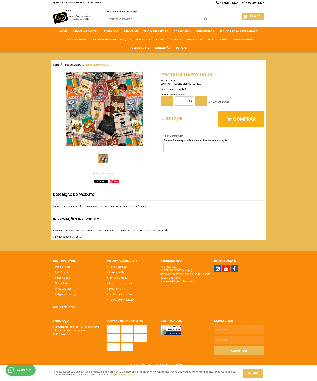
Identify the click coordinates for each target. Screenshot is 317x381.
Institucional (64, 260)
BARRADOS (111, 31)
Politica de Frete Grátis (121, 294)
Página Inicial (62, 266)
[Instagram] (217, 268)
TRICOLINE (131, 31)
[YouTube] (226, 268)
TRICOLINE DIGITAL (85, 31)
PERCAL (181, 48)
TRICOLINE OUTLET (155, 31)
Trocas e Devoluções (120, 283)
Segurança (115, 288)
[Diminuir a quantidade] (167, 101)
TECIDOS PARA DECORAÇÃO (112, 39)
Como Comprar (117, 266)
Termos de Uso (117, 272)
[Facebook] (234, 268)
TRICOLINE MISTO (76, 39)
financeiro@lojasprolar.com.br (177, 281)
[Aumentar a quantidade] (201, 101)
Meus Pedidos (77, 3)
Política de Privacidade (121, 299)
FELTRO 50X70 (140, 48)
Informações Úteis (122, 260)
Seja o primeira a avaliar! (173, 89)
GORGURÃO (163, 48)
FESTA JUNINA (243, 39)
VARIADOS (143, 39)
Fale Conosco (95, 3)
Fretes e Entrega (118, 277)
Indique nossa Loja (65, 294)
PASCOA (175, 39)
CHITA (224, 39)
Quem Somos (60, 3)
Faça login (132, 11)
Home (63, 31)
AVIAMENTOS (205, 31)
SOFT (211, 39)
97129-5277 (229, 2)
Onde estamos (63, 288)
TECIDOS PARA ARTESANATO (239, 31)
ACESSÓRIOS (182, 31)
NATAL (160, 39)
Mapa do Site (62, 277)
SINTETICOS (194, 39)
